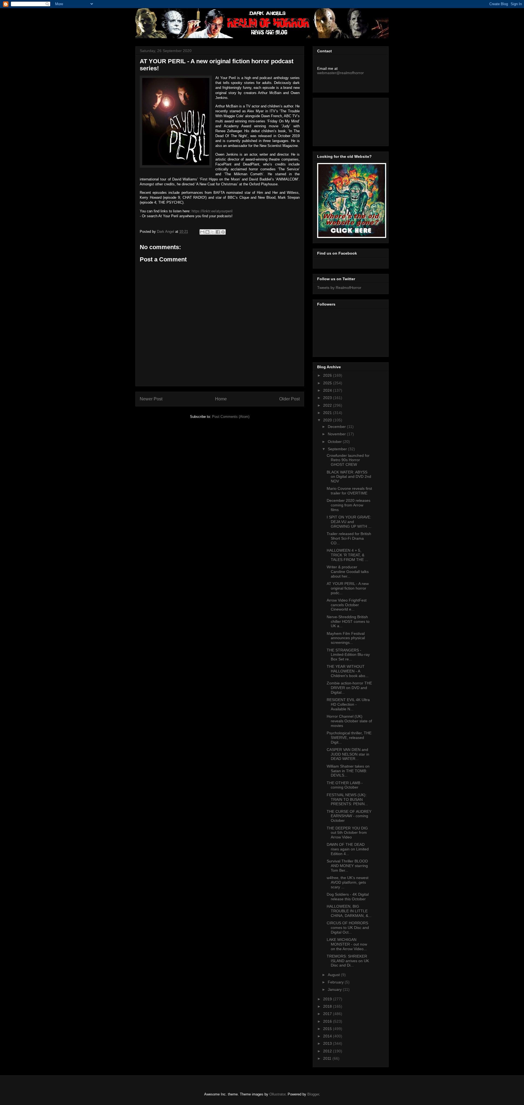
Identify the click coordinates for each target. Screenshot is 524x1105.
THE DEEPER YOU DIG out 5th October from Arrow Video (347, 833)
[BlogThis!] (207, 232)
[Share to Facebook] (218, 232)
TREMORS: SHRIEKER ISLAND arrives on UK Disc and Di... (348, 961)
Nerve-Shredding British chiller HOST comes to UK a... (348, 621)
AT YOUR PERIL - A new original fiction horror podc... (348, 588)
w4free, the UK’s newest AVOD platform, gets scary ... (347, 882)
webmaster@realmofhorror (340, 73)
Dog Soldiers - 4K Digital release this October (348, 896)
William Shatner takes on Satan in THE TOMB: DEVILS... (348, 771)
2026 (328, 375)
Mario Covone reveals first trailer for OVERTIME (349, 490)
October (335, 441)
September (338, 449)
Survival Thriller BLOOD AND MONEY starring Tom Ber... (347, 865)
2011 (327, 1058)
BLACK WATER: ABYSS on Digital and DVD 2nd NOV (349, 477)
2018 (328, 1006)
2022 (328, 405)
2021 (328, 412)
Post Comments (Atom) (230, 417)
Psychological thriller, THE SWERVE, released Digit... (349, 737)
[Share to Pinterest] (223, 232)
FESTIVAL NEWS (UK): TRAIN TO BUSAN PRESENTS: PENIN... (347, 799)
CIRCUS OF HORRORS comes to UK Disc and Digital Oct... (348, 927)
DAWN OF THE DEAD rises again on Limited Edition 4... (348, 849)
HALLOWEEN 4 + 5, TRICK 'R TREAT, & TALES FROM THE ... (347, 555)
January (335, 989)
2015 (328, 1028)
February (336, 982)
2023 (328, 397)
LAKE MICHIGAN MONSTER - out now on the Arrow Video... (347, 944)
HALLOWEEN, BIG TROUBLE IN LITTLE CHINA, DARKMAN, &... (349, 911)
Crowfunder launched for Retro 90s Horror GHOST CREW (348, 460)
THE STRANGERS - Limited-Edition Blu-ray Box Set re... (348, 655)
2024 (328, 390)
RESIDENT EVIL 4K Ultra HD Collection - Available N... (348, 704)
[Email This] (202, 232)
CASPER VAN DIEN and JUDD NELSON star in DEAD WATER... (348, 754)
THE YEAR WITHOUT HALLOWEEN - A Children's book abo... (347, 671)
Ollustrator (277, 1094)
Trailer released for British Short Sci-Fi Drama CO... (349, 538)
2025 (328, 383)
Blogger (313, 1094)
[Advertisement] (341, 120)
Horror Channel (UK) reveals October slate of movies (349, 721)
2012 (328, 1051)
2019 (328, 999)
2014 (328, 1036)
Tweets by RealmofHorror (339, 287)
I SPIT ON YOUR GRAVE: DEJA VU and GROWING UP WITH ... (349, 522)
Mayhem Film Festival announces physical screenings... (346, 638)
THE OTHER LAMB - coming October (345, 785)
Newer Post (151, 399)
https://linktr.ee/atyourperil (212, 211)
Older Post (289, 399)
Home (221, 399)
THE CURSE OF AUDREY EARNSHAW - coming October (349, 816)
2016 (328, 1021)
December (337, 426)
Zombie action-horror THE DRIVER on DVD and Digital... (349, 688)
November (337, 434)
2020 (328, 420)
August (334, 975)
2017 (328, 1014)
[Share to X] (212, 232)
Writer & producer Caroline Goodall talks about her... (348, 571)
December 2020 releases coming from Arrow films (348, 505)
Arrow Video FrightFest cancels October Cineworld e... (347, 605)
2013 (328, 1043)
